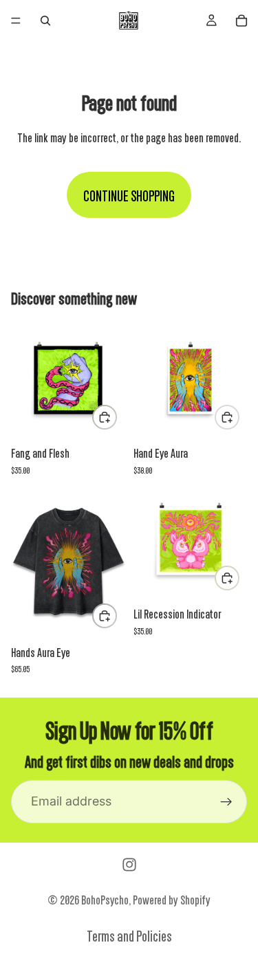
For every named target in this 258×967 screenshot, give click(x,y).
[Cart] (241, 20)
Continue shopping (129, 195)
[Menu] (16, 20)
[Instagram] (129, 864)
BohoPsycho (105, 899)
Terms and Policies (129, 935)
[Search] (45, 20)
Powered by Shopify (172, 899)
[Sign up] (226, 802)
